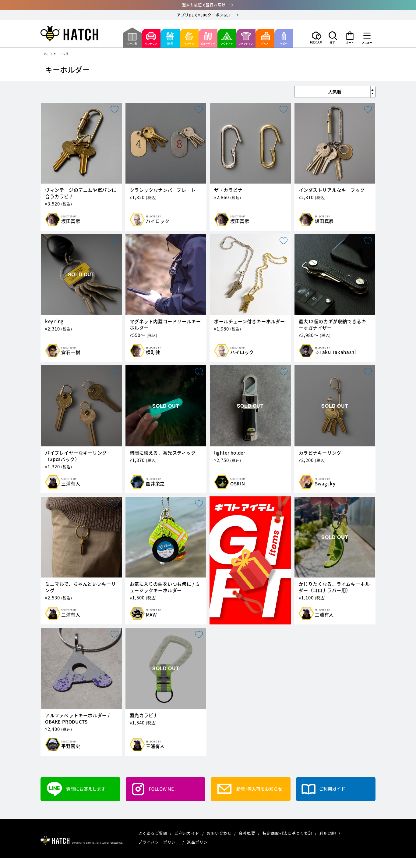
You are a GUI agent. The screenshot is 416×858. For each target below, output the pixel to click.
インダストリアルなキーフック (332, 190)
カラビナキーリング (320, 453)
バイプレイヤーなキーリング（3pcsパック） (76, 456)
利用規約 (328, 833)
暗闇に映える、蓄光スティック (163, 453)
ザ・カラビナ (228, 190)
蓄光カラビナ (144, 715)
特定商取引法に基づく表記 (288, 833)
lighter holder (229, 453)
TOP (47, 54)
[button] (333, 37)
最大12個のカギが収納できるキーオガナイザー (332, 324)
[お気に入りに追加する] (114, 109)
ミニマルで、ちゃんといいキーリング (80, 587)
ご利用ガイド (187, 833)
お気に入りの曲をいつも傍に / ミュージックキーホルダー (165, 587)
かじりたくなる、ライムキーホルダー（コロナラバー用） (334, 587)
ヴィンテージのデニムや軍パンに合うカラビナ (81, 193)
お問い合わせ (220, 833)
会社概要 (247, 833)
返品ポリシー (199, 842)
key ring (54, 321)
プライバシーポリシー (159, 842)
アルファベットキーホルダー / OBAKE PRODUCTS (77, 718)
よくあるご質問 (153, 833)
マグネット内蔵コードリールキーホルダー (165, 324)
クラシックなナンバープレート (163, 190)
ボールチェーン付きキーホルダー (249, 321)
